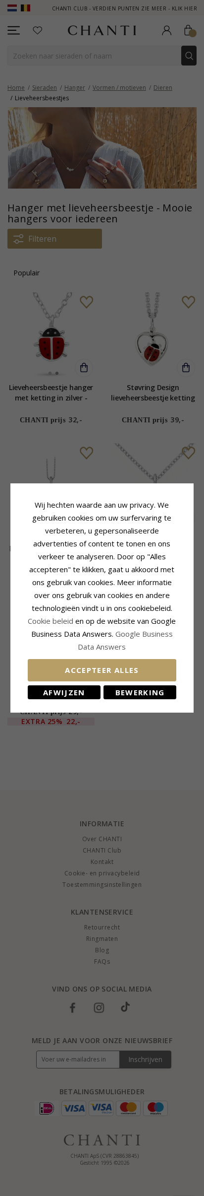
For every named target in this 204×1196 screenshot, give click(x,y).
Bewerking (140, 692)
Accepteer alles (102, 670)
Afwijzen (64, 692)
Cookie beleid (51, 621)
